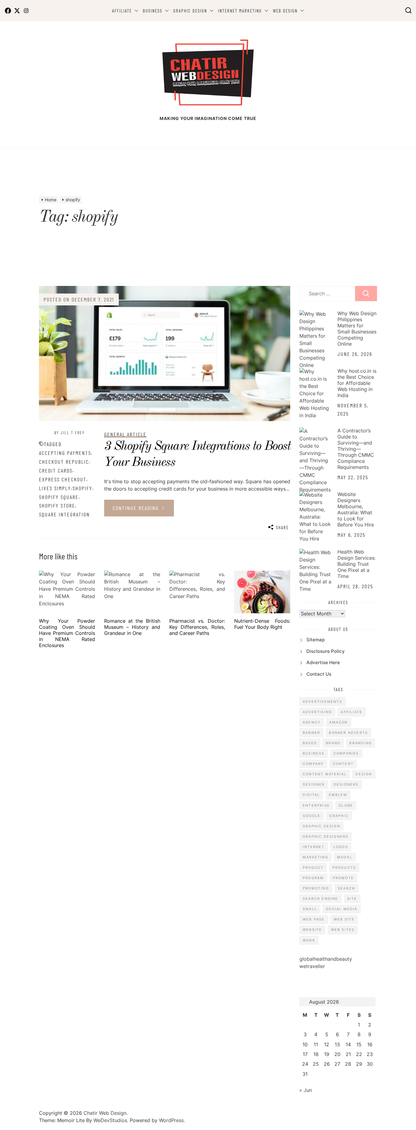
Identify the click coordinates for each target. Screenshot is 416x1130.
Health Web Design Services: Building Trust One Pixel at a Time (356, 564)
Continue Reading (136, 508)
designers (346, 784)
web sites (343, 930)
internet (314, 847)
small (310, 909)
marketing (315, 857)
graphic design (321, 826)
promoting (316, 888)
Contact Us (318, 674)
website (312, 930)
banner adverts (348, 732)
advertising (317, 712)
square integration (64, 514)
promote (343, 878)
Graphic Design (190, 10)
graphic (338, 816)
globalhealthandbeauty (325, 959)
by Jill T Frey (69, 432)
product (313, 867)
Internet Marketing (240, 10)
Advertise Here (323, 662)
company (313, 764)
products (344, 867)
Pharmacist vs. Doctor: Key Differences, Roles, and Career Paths (197, 627)
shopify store (57, 505)
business (314, 753)
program (313, 878)
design (363, 774)
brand (333, 743)
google (311, 816)
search (346, 888)
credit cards (55, 470)
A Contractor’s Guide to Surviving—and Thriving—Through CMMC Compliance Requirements (355, 449)
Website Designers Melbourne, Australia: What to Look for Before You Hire (355, 509)
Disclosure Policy (325, 651)
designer (314, 784)
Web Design (285, 10)
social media (341, 909)
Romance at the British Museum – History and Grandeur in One (132, 627)
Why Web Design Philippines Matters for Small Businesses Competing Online (356, 328)
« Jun (305, 1090)
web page (314, 919)
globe (346, 805)
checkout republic (64, 461)
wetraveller (312, 966)
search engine (320, 898)
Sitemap (315, 639)
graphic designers (325, 836)
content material (325, 774)
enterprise (316, 805)
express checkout (62, 479)
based (310, 743)
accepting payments (65, 452)
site (352, 898)
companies (346, 753)
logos (340, 847)
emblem (338, 795)
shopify (82, 488)
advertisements (322, 701)
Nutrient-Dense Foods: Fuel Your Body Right (262, 624)
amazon (338, 722)
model (344, 857)
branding (360, 743)
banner (311, 732)
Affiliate (122, 10)
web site (344, 919)
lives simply (55, 488)
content (343, 764)
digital (311, 795)
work (309, 940)
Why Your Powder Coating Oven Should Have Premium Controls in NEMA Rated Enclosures (67, 633)
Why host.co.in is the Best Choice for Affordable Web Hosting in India (356, 383)
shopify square (59, 497)
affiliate (351, 712)
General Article (125, 434)
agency (311, 722)
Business (152, 10)
